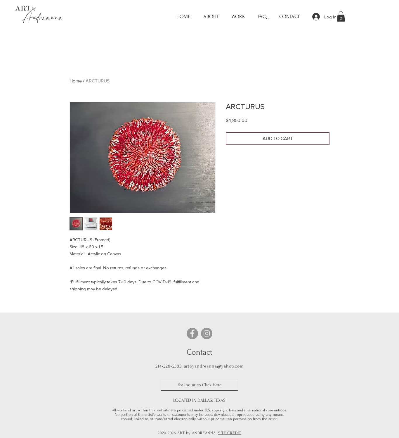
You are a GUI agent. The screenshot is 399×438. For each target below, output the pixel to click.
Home (76, 80)
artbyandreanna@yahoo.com (214, 366)
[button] (238, 16)
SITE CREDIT (229, 433)
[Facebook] (192, 333)
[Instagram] (206, 333)
